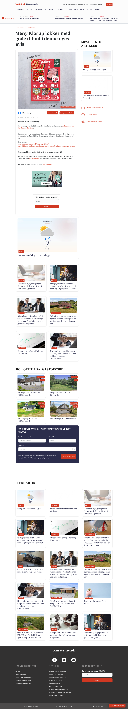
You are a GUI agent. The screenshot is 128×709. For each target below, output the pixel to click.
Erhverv (38, 9)
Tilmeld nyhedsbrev (117, 706)
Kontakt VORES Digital (23, 680)
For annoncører (21, 674)
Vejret (98, 9)
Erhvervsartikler (54, 683)
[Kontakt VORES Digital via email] (73, 660)
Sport (89, 9)
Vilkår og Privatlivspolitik (24, 677)
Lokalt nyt (61, 9)
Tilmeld (109, 4)
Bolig (29, 9)
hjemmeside (47, 164)
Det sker (49, 9)
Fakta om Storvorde (55, 680)
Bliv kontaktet (69, 456)
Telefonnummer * (24, 437)
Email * (51, 437)
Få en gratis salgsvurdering (58, 689)
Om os (18, 671)
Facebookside (34, 158)
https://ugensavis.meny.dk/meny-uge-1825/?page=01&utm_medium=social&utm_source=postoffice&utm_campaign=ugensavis (46, 146)
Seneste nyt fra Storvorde (57, 671)
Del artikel (51, 113)
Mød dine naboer (76, 9)
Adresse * (21, 445)
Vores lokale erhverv (56, 674)
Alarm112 (20, 9)
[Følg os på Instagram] (64, 660)
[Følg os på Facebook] (54, 660)
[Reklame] (47, 179)
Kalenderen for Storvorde (57, 677)
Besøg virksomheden (66, 113)
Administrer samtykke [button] (23, 683)
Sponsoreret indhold (56, 695)
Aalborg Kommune (55, 686)
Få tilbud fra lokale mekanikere (60, 692)
